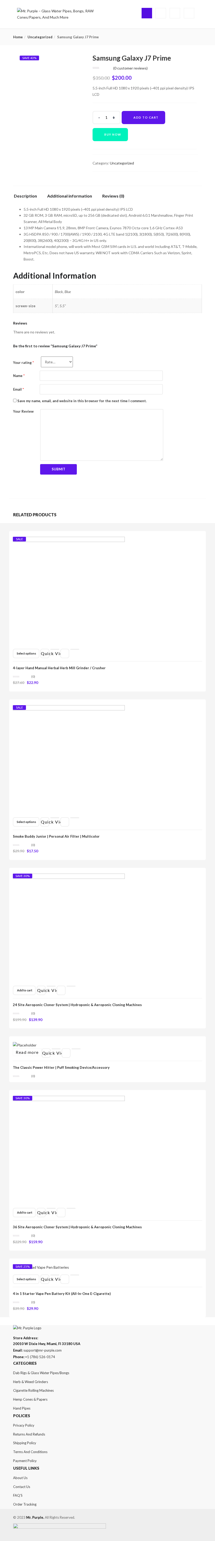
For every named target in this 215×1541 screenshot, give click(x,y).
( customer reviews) (130, 68)
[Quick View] (54, 649)
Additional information (69, 196)
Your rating (23, 362)
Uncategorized (40, 37)
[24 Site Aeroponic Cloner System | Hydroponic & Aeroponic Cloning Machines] (69, 878)
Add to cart (146, 117)
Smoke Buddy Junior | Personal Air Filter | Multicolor (56, 836)
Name (19, 376)
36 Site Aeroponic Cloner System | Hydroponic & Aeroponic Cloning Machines (77, 1227)
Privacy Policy (23, 1425)
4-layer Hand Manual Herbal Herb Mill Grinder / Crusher (59, 668)
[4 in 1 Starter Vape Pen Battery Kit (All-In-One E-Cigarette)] (41, 1269)
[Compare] (74, 649)
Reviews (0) (113, 196)
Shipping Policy (24, 1443)
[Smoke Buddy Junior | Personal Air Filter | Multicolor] (69, 710)
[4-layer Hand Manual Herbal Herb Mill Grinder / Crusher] (69, 541)
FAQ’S (18, 1495)
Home (18, 37)
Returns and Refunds (29, 1434)
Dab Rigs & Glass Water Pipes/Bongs (41, 1373)
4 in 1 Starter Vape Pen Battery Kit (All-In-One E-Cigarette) (62, 1294)
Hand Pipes (21, 1408)
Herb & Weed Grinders (30, 1382)
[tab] (27, 197)
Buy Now (112, 134)
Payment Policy (25, 1461)
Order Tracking (24, 1504)
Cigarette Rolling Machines (33, 1390)
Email (18, 389)
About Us (20, 1478)
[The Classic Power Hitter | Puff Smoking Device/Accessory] (24, 1045)
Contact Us (21, 1487)
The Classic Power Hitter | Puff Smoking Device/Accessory (61, 1067)
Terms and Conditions (30, 1452)
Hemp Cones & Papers (30, 1399)
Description (25, 196)
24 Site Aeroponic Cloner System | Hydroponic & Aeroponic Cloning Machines (77, 1005)
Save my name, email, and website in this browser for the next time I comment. (82, 401)
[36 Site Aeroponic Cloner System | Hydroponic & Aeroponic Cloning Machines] (69, 1100)
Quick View (45, 653)
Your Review (23, 411)
